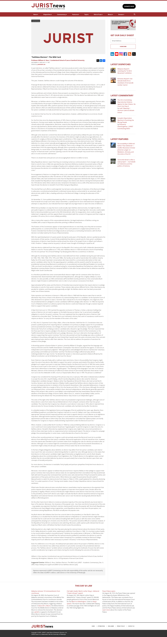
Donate (121, 14)
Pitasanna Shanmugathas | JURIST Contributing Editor (125, 126)
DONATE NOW (129, 6)
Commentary (62, 14)
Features (75, 14)
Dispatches (47, 14)
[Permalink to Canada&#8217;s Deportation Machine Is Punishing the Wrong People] (113, 119)
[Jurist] (48, 6)
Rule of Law (98, 14)
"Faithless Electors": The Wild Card (46, 57)
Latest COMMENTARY (122, 95)
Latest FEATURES (119, 139)
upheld (36, 612)
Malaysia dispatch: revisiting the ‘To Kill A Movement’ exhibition (125, 71)
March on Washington (79, 601)
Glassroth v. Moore (44, 606)
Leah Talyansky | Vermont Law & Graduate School (126, 110)
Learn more (106, 610)
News (35, 14)
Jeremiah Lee (41, 64)
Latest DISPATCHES (121, 64)
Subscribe (123, 46)
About (110, 14)
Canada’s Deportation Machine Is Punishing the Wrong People (126, 120)
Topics (86, 14)
